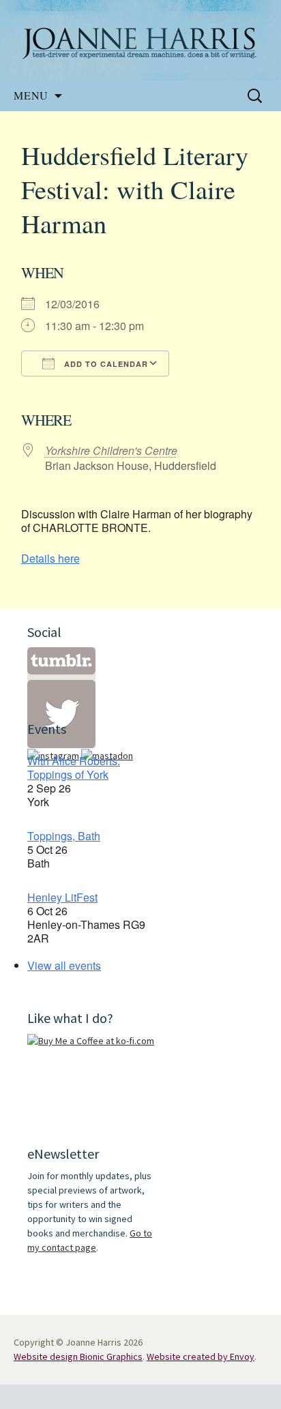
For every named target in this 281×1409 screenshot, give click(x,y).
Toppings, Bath (63, 836)
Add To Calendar (104, 364)
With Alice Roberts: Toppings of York (73, 767)
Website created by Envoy (200, 1356)
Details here (50, 558)
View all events (64, 965)
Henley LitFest (62, 897)
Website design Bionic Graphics (78, 1356)
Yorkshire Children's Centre (111, 450)
